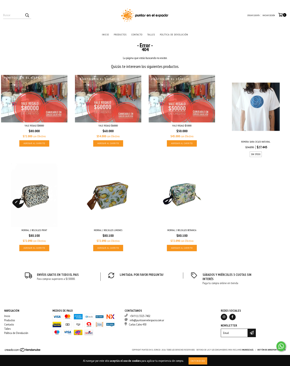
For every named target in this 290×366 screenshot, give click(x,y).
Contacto (136, 34)
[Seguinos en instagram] (224, 317)
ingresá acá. (248, 349)
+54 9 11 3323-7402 (140, 316)
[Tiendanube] (22, 351)
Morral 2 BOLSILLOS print (34, 230)
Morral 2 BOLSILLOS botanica (181, 230)
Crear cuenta (253, 15)
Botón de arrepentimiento (272, 349)
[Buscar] (27, 15)
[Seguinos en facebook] (232, 317)
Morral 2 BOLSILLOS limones (108, 230)
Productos (120, 34)
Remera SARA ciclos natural (255, 141)
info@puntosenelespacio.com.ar (147, 320)
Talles (151, 34)
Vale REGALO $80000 (34, 125)
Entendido (198, 360)
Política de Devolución (174, 34)
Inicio (105, 34)
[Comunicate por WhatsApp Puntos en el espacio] (281, 346)
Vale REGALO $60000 (108, 125)
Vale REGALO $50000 (181, 125)
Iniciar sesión (268, 15)
